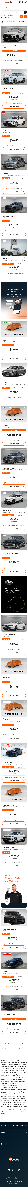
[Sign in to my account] (26, 2)
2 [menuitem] (8, 1043)
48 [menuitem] (22, 1043)
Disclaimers (9, 1181)
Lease (22, 93)
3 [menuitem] (11, 1043)
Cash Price (14, 50)
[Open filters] (25, 16)
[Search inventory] (25, 12)
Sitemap (16, 1183)
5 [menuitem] (16, 1043)
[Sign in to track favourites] (24, 28)
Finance (14, 93)
